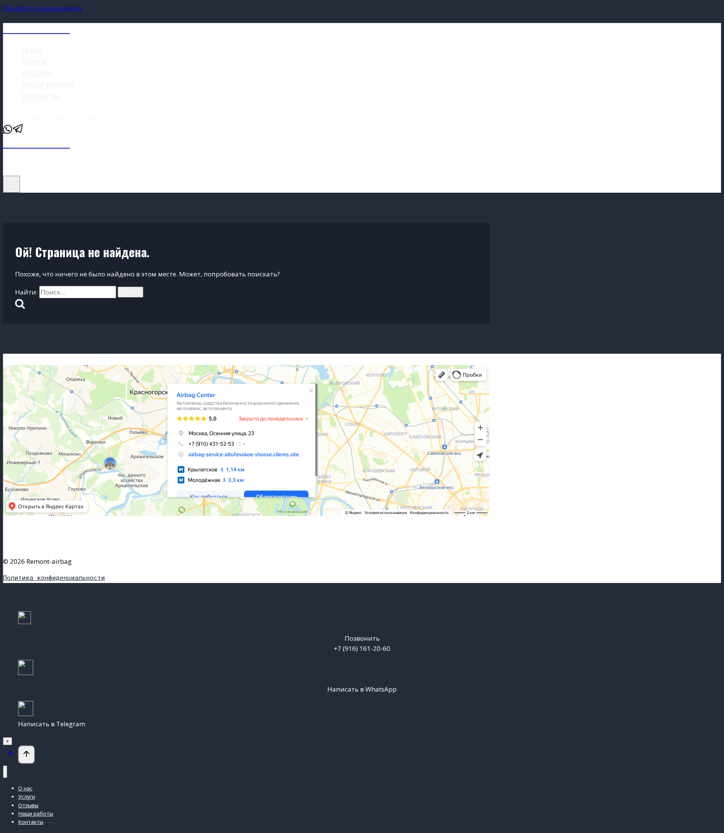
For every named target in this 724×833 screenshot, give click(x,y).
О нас (32, 50)
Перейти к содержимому (43, 8)
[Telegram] (18, 132)
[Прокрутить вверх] (10, 755)
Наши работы (48, 85)
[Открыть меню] (11, 184)
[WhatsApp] (7, 132)
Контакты (40, 96)
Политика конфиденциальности (54, 577)
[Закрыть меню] (5, 772)
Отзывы (37, 73)
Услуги (34, 62)
